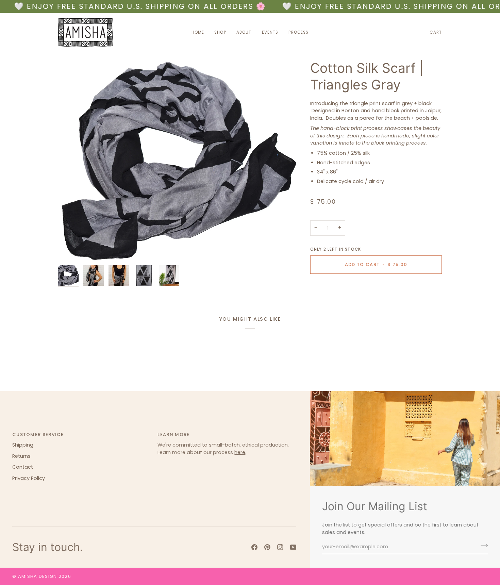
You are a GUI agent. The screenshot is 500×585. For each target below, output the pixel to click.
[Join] (482, 545)
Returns (21, 456)
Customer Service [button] (38, 434)
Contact (22, 467)
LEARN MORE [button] (173, 434)
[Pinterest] (267, 547)
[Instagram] (280, 547)
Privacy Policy (28, 478)
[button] (220, 32)
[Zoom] (178, 161)
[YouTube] (293, 547)
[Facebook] (254, 547)
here (239, 452)
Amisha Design (37, 576)
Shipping (22, 444)
